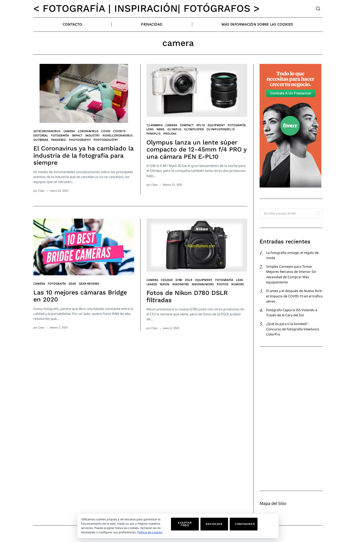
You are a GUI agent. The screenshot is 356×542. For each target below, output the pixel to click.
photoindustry (106, 140)
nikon (165, 284)
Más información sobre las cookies (257, 24)
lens (150, 129)
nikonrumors (203, 284)
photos (222, 284)
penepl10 (153, 133)
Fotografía (60, 135)
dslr (188, 280)
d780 (179, 280)
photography (80, 140)
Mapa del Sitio (273, 503)
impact (77, 135)
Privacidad (152, 24)
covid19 (119, 131)
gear (72, 283)
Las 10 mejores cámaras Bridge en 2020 (80, 296)
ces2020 (166, 280)
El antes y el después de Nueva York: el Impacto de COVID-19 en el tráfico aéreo (294, 296)
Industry (92, 135)
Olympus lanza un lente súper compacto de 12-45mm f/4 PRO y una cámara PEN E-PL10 (196, 149)
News (161, 129)
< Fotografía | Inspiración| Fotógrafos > (146, 8)
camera (69, 131)
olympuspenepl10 (221, 129)
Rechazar (214, 524)
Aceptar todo (185, 524)
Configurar (245, 524)
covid (105, 131)
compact (187, 125)
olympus (174, 129)
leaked (151, 284)
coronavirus (88, 131)
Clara (41, 190)
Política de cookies (149, 532)
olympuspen (194, 129)
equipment (216, 125)
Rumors (237, 284)
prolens (169, 133)
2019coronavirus (47, 131)
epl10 (201, 125)
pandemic (58, 140)
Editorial (40, 135)
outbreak (40, 140)
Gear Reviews (89, 283)
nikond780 (180, 284)
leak (239, 280)
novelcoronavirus (118, 135)
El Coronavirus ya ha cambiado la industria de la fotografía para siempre (83, 155)
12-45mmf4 (154, 125)
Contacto (72, 24)
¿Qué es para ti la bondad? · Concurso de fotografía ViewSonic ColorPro (292, 329)
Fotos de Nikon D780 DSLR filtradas (187, 296)
